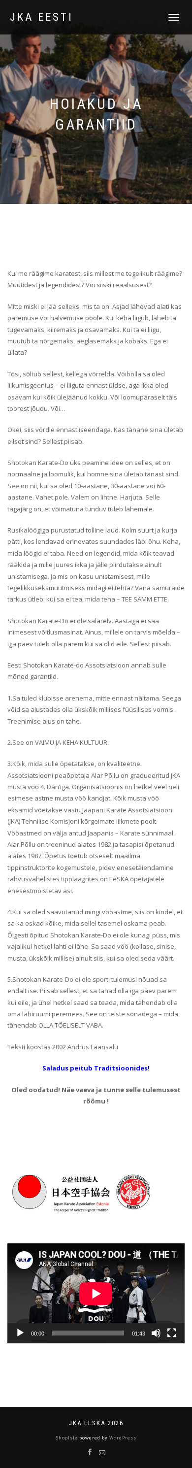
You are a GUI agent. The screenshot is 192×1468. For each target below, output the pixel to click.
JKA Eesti (41, 17)
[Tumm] (156, 1333)
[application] (96, 1293)
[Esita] (20, 1333)
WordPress (122, 1438)
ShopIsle (67, 1438)
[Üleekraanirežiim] (172, 1333)
